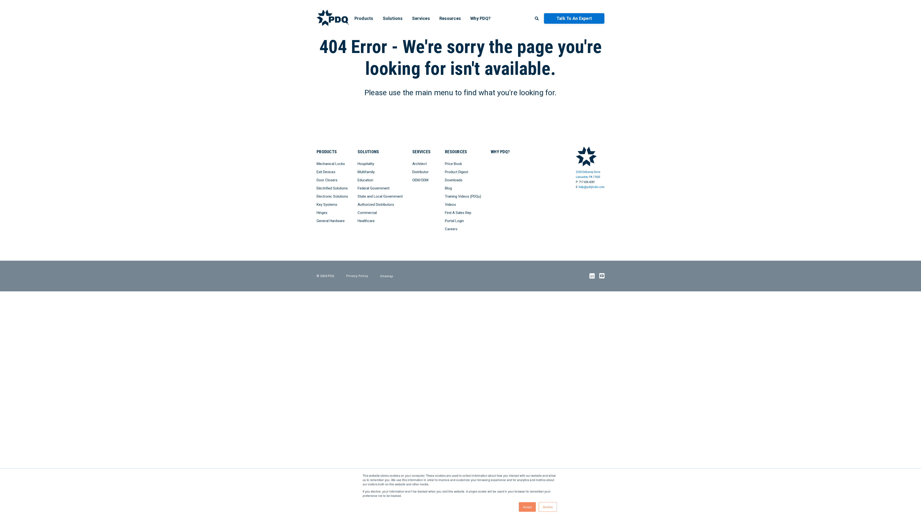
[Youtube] (601, 276)
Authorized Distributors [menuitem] (376, 204)
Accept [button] (527, 507)
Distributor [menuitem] (420, 172)
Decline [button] (548, 507)
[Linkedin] (592, 276)
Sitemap (386, 276)
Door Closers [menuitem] (327, 180)
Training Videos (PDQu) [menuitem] (463, 196)
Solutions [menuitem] (392, 18)
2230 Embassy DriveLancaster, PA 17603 (588, 174)
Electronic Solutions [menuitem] (332, 196)
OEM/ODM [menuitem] (420, 180)
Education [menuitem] (365, 180)
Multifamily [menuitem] (366, 172)
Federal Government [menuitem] (374, 188)
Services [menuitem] (421, 18)
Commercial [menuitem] (367, 213)
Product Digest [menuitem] (456, 172)
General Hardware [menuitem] (331, 221)
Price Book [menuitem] (453, 164)
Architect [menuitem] (419, 164)
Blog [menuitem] (448, 188)
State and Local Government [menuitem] (380, 196)
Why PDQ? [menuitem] (480, 18)
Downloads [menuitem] (453, 180)
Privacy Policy (357, 276)
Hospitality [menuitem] (366, 164)
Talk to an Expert (574, 18)
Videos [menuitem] (450, 204)
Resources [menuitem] (450, 18)
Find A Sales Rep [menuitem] (458, 213)
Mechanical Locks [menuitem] (331, 164)
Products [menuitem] (363, 18)
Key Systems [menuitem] (327, 204)
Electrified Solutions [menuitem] (332, 188)
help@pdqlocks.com (591, 187)
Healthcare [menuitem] (366, 221)
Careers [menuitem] (451, 229)
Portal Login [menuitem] (454, 221)
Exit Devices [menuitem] (326, 172)
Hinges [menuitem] (322, 213)
